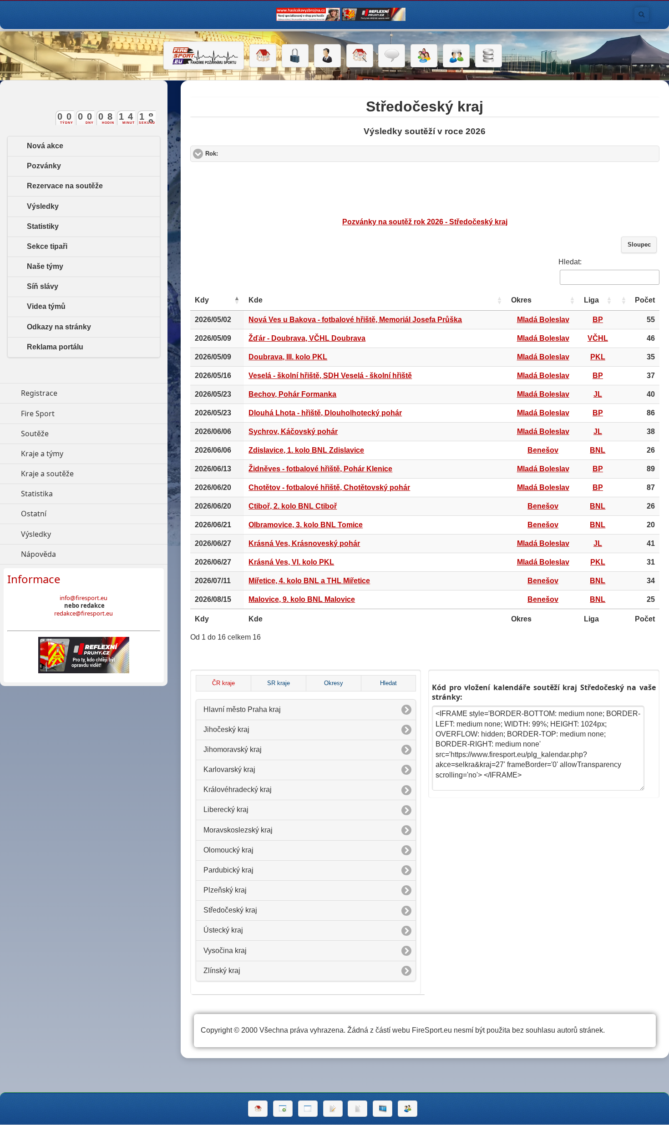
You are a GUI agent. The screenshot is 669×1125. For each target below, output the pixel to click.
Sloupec (639, 245)
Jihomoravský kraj (232, 749)
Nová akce (45, 146)
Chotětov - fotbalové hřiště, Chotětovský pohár (329, 487)
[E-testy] (424, 56)
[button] (236, 300)
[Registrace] (327, 56)
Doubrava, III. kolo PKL (287, 357)
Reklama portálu (55, 347)
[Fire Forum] (456, 56)
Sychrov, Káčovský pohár (293, 431)
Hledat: (570, 262)
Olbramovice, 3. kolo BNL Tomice (305, 525)
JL (597, 394)
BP (598, 319)
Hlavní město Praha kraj (242, 709)
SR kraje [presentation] (278, 683)
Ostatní (75, 514)
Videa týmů (46, 306)
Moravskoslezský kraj (238, 830)
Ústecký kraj (223, 930)
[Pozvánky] (308, 1108)
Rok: (246, 154)
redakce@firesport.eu (83, 613)
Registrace (39, 393)
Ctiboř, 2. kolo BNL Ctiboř (292, 506)
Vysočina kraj (225, 950)
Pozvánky (44, 166)
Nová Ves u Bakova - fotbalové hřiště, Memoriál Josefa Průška (355, 319)
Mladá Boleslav (543, 319)
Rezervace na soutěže (65, 186)
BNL (597, 450)
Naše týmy (45, 266)
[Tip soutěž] (407, 1108)
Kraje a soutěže (89, 474)
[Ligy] (488, 56)
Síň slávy (42, 286)
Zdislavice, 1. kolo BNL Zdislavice (306, 450)
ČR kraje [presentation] (223, 683)
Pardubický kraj (228, 870)
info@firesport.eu (83, 598)
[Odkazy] (359, 56)
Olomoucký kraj (228, 850)
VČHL (598, 338)
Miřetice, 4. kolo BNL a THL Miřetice (309, 581)
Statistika (79, 494)
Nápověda (80, 554)
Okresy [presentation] (333, 683)
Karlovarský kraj (229, 769)
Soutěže (76, 434)
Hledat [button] (641, 14)
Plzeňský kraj (225, 890)
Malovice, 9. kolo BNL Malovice (301, 599)
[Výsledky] (357, 1108)
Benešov (542, 450)
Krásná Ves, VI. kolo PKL (291, 562)
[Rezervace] (333, 1108)
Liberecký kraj (225, 809)
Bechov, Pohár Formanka (292, 394)
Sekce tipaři (47, 246)
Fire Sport (79, 414)
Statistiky (43, 226)
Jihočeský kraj (226, 729)
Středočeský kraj (230, 910)
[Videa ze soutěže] (382, 1108)
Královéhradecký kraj (237, 789)
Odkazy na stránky (59, 327)
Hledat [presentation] (388, 683)
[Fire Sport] (203, 55)
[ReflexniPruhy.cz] (83, 655)
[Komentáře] (391, 56)
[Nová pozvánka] (283, 1108)
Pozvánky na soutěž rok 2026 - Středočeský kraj (424, 222)
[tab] (223, 683)
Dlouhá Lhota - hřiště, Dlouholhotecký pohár (325, 413)
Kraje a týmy (84, 454)
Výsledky (43, 206)
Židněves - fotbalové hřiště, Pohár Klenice (320, 469)
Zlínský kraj (221, 970)
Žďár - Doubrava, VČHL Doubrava (306, 338)
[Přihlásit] (295, 56)
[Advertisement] (424, 189)
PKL (597, 357)
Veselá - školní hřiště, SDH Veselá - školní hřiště (330, 375)
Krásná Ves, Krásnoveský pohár (304, 543)
